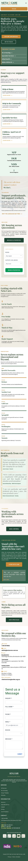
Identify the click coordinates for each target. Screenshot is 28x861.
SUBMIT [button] (20, 754)
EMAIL (7, 722)
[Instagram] (9, 836)
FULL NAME (9, 706)
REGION (7, 252)
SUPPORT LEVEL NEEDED (11, 260)
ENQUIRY (8, 698)
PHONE (8, 714)
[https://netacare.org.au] (9, 3)
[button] (25, 3)
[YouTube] (19, 836)
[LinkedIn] (23, 836)
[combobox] (14, 256)
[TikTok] (14, 836)
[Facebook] (5, 836)
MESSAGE (8, 739)
